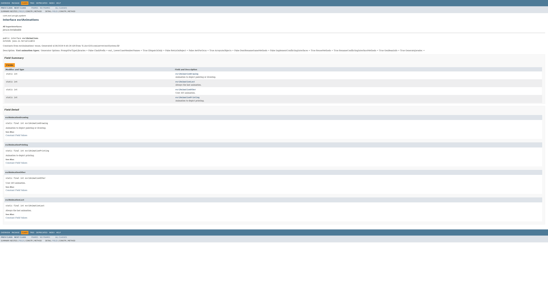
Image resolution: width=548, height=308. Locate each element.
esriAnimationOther (185, 89)
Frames (34, 8)
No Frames (45, 8)
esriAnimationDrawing (186, 74)
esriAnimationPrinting (187, 97)
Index (52, 3)
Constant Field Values (16, 135)
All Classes (61, 8)
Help (58, 3)
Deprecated (41, 3)
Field (21, 11)
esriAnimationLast (185, 82)
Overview (5, 3)
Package (16, 3)
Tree (32, 3)
